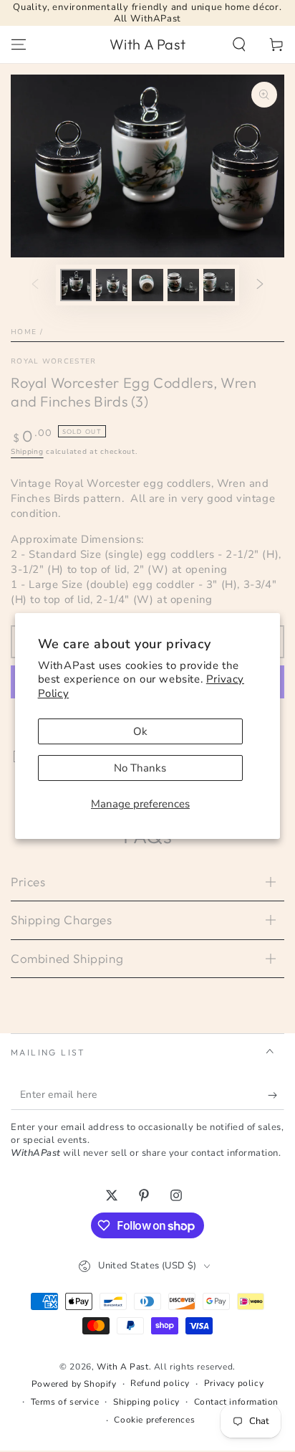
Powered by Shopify (74, 1384)
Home (24, 332)
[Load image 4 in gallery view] (183, 285)
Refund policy (160, 1383)
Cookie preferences (154, 1419)
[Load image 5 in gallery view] (219, 285)
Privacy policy (233, 1383)
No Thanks (140, 768)
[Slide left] (35, 284)
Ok (140, 731)
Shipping (27, 452)
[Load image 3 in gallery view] (147, 285)
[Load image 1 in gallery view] (76, 285)
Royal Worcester (54, 361)
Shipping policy (146, 1402)
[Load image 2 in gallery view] (111, 285)
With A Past (123, 1366)
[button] (239, 44)
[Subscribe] (276, 1095)
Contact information (236, 1402)
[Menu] (18, 44)
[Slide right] (260, 284)
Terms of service (65, 1402)
